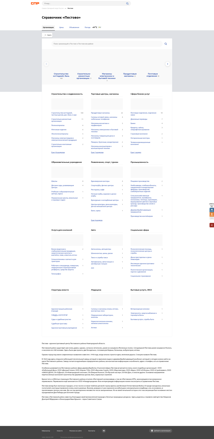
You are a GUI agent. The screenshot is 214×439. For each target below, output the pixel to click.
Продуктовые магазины (107, 113)
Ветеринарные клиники (147, 309)
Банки (147, 123)
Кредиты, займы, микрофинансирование (147, 129)
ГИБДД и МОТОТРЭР (67, 315)
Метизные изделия (67, 130)
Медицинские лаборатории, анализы (107, 316)
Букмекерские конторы (107, 181)
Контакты (91, 431)
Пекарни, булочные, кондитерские (107, 142)
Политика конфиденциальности (71, 437)
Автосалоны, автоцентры (107, 249)
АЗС (107, 268)
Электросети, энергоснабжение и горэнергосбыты (147, 314)
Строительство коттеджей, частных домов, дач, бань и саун (67, 114)
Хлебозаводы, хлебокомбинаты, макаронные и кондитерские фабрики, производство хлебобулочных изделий (147, 188)
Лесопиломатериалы (67, 134)
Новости (60, 431)
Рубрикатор (46, 431)
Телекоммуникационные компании (147, 143)
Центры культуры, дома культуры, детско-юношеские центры (107, 205)
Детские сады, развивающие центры (67, 186)
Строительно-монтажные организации (67, 145)
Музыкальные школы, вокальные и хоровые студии (67, 199)
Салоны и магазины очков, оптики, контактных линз (107, 310)
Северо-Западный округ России (53, 8)
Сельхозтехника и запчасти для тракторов (67, 260)
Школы (67, 181)
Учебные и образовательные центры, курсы (67, 193)
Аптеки (107, 328)
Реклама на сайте (75, 431)
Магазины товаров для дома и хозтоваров (107, 137)
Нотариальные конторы (147, 138)
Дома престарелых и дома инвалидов (147, 258)
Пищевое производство (147, 181)
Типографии (67, 274)
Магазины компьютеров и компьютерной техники (107, 147)
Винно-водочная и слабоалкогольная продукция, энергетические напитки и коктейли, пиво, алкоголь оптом (67, 252)
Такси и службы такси (107, 257)
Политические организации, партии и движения (147, 271)
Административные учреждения (67, 328)
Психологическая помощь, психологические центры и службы (147, 251)
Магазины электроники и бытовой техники (107, 131)
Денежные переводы (147, 119)
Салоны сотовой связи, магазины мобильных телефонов (107, 118)
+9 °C (94, 27)
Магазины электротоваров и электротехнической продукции (67, 139)
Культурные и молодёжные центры (107, 200)
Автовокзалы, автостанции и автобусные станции (107, 263)
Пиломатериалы (67, 125)
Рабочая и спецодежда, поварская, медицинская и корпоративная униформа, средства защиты (67, 267)
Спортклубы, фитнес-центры (107, 185)
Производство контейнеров (147, 216)
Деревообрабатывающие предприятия (147, 211)
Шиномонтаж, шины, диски (107, 253)
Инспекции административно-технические (147, 264)
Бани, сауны (107, 211)
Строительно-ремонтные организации (67, 120)
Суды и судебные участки (67, 319)
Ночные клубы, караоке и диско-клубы (107, 195)
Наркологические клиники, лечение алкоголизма (107, 322)
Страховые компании (147, 134)
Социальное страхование (147, 276)
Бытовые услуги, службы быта (147, 319)
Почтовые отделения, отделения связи (147, 114)
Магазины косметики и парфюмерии (107, 124)
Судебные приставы (67, 324)
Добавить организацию (162, 431)
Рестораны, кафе (107, 190)
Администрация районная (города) (67, 310)
